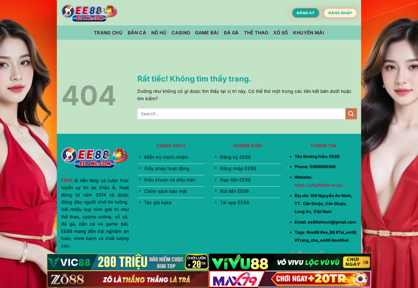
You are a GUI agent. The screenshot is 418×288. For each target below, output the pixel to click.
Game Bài (207, 33)
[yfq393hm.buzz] (89, 13)
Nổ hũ (159, 33)
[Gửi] (351, 113)
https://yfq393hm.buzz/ (319, 185)
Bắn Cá (137, 33)
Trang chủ (108, 33)
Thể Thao (256, 33)
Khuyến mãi (308, 33)
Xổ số (280, 33)
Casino (180, 33)
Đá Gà (231, 33)
